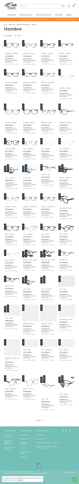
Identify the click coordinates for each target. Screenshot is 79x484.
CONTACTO (23, 457)
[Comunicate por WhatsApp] (74, 479)
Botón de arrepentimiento (41, 473)
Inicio (5, 24)
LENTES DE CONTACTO (44, 15)
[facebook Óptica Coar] (66, 431)
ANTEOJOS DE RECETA (23, 24)
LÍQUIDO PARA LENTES (24, 452)
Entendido (20, 480)
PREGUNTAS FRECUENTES (8, 436)
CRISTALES (58, 15)
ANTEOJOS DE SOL (25, 15)
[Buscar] (62, 6)
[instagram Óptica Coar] (63, 431)
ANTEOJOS (12, 24)
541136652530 (40, 435)
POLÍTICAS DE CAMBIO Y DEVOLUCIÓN (8, 442)
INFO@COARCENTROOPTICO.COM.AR (47, 442)
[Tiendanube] (68, 473)
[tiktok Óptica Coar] (70, 431)
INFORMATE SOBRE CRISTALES (10, 448)
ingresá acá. (30, 473)
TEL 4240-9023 (40, 439)
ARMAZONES (11, 15)
